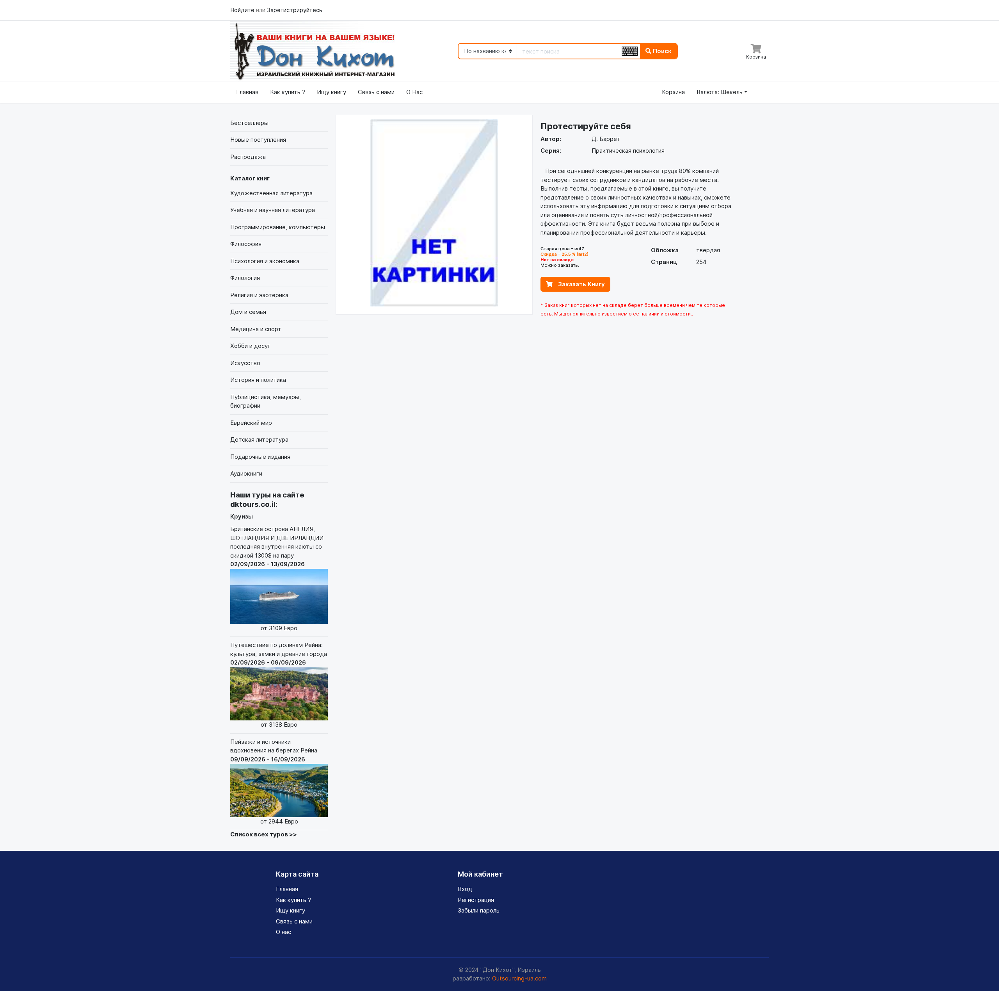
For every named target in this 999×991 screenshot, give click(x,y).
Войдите (243, 10)
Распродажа (248, 156)
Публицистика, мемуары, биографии (265, 401)
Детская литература (259, 439)
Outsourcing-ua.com (519, 978)
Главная (247, 92)
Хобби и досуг (250, 345)
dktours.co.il (253, 504)
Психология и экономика (264, 261)
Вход (465, 889)
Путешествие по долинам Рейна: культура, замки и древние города (278, 684)
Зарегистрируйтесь (294, 10)
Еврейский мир (251, 422)
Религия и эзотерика (259, 295)
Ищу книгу (331, 92)
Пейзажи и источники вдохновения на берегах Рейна (273, 781)
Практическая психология (628, 150)
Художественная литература (271, 193)
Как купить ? (287, 92)
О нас (283, 932)
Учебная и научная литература (272, 210)
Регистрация (476, 900)
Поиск (661, 51)
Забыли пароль (479, 910)
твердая (708, 250)
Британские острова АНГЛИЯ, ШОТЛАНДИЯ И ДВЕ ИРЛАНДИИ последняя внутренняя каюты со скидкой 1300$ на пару (277, 578)
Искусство (245, 363)
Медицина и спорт (255, 329)
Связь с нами (376, 92)
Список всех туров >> (263, 834)
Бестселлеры (249, 123)
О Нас (414, 92)
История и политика (258, 379)
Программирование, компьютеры (277, 227)
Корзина (673, 92)
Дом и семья (248, 311)
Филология (245, 278)
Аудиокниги (246, 473)
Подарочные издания (260, 456)
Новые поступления (258, 139)
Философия (245, 244)
